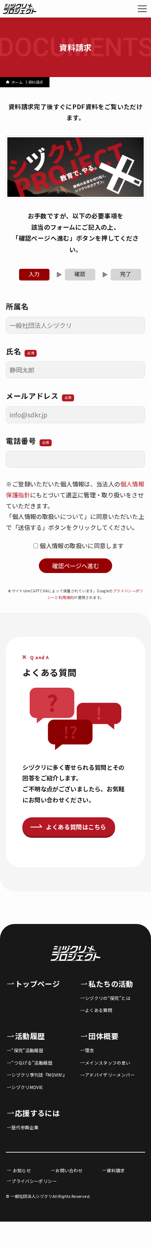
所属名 (17, 306)
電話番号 (27, 440)
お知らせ (21, 1170)
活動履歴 (30, 1036)
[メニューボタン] (142, 9)
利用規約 (66, 597)
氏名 (20, 351)
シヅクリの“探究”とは (107, 998)
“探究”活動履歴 (27, 1050)
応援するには (37, 1113)
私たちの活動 (110, 983)
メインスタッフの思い (107, 1062)
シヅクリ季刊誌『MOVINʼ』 (39, 1075)
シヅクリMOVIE (27, 1087)
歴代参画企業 (24, 1127)
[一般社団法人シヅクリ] (19, 9)
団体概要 (103, 1036)
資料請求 (116, 1170)
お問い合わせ (68, 1170)
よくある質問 (98, 1010)
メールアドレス (38, 395)
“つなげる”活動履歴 (31, 1062)
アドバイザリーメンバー (110, 1075)
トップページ (37, 983)
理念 (89, 1050)
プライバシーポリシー (33, 1181)
